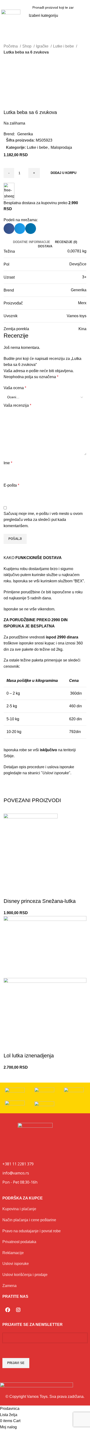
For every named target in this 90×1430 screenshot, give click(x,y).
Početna (11, 46)
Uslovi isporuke (15, 1264)
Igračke (42, 46)
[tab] (31, 242)
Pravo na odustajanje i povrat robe (31, 1231)
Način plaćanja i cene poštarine (29, 1220)
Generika (25, 134)
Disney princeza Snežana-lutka (40, 901)
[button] (85, 15)
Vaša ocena (15, 388)
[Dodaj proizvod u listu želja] (10, 892)
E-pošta (11, 485)
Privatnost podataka (19, 1242)
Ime (8, 463)
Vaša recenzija (17, 405)
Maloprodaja (61, 147)
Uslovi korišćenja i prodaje (25, 1275)
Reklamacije (13, 1253)
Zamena (9, 1286)
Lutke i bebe (64, 46)
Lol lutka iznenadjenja (29, 1056)
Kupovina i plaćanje (19, 1209)
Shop (27, 46)
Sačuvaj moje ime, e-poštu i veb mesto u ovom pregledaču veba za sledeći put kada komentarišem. (43, 520)
